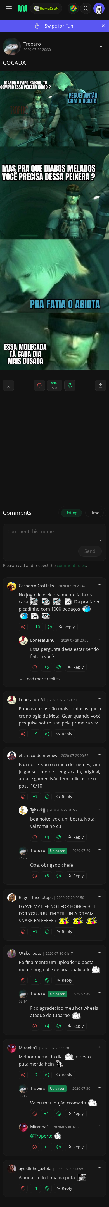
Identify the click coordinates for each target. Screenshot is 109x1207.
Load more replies (42, 678)
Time (94, 512)
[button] (85, 8)
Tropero (32, 44)
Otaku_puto (30, 953)
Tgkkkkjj (37, 810)
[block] (101, 46)
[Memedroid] (22, 8)
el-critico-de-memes (38, 755)
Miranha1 (28, 1047)
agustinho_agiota (35, 1168)
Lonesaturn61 (43, 640)
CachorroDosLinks (36, 585)
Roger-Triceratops (36, 897)
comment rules (71, 565)
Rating (71, 512)
